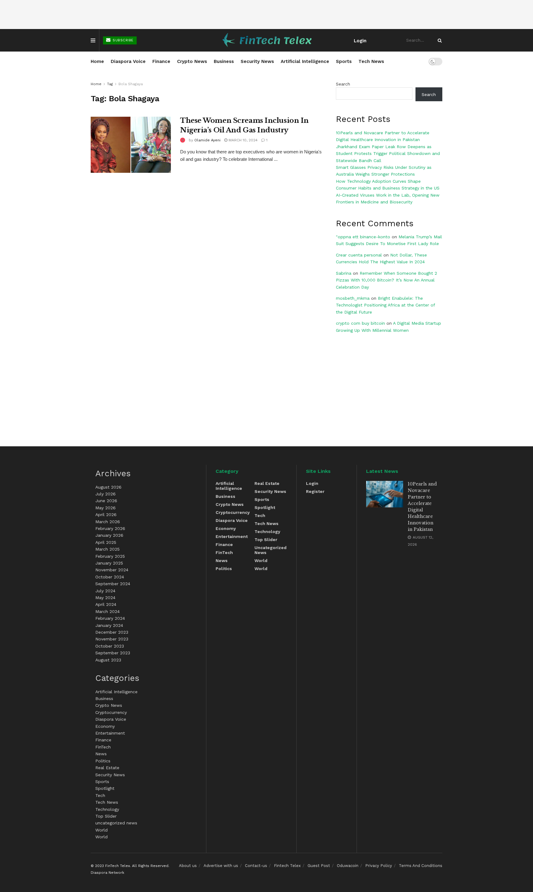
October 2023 (109, 646)
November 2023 (111, 638)
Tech (100, 795)
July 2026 (105, 493)
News (101, 753)
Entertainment (110, 733)
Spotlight (104, 788)
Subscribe (122, 40)
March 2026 (107, 521)
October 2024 (109, 576)
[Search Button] (439, 40)
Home (97, 61)
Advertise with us (221, 865)
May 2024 (105, 597)
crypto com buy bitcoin (360, 323)
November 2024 (111, 569)
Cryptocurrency (111, 712)
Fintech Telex (287, 865)
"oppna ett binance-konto (363, 236)
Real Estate (107, 767)
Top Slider (106, 816)
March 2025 (107, 549)
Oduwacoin (347, 865)
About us (188, 865)
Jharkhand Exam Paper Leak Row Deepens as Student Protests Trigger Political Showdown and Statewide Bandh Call (388, 153)
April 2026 (106, 514)
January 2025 (109, 563)
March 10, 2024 (242, 140)
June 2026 (106, 500)
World (101, 829)
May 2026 (105, 507)
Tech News (371, 61)
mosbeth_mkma (353, 298)
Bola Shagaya (130, 84)
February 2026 (110, 528)
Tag (110, 84)
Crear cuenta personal (359, 254)
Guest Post (319, 865)
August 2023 (108, 659)
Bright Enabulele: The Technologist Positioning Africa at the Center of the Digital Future (385, 305)
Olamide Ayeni (207, 140)
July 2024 (105, 590)
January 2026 (109, 535)
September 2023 (112, 652)
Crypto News (192, 61)
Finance (161, 61)
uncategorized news (116, 822)
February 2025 (110, 556)
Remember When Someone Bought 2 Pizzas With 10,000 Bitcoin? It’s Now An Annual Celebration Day (386, 280)
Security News (257, 61)
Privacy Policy (378, 865)
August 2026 (108, 487)
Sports (344, 61)
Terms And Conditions (420, 865)
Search (343, 83)
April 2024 (105, 604)
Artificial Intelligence (305, 61)
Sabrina (343, 273)
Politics (102, 760)
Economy (105, 726)
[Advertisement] (266, 14)
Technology (107, 809)
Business (224, 61)
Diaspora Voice (128, 61)
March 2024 (107, 611)
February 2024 (110, 618)
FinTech (103, 746)
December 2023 (111, 632)
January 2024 (109, 625)
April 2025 (105, 542)
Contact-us (256, 865)
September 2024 (112, 583)
